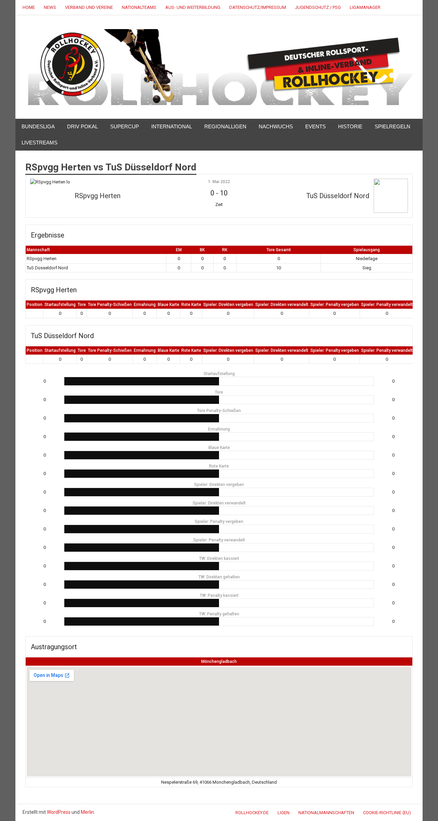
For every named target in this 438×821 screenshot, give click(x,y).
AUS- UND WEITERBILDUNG (192, 7)
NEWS (50, 7)
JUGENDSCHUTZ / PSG (318, 7)
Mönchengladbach (219, 661)
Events (315, 126)
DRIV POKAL (82, 126)
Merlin (87, 812)
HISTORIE (350, 126)
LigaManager (365, 7)
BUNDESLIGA (38, 126)
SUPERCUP (124, 126)
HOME (29, 7)
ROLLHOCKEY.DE (252, 812)
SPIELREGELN (392, 126)
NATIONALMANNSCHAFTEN (326, 812)
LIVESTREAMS (39, 142)
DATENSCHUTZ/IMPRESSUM (257, 7)
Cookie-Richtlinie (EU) (387, 812)
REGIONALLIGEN (225, 126)
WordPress (58, 812)
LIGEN (283, 812)
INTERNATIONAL (171, 126)
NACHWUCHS (276, 126)
